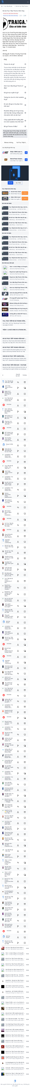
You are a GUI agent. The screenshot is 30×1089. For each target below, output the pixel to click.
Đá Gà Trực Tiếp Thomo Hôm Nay (22, 6)
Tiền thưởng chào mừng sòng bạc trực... (9, 439)
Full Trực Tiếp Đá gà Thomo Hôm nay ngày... (9, 524)
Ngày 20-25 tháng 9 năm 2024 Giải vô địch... (8, 393)
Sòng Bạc (16, 310)
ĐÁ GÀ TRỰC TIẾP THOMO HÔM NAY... (8, 868)
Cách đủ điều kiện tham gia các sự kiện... (8, 914)
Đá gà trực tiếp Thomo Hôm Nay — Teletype (9, 800)
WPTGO (11, 295)
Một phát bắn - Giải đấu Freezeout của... (9, 845)
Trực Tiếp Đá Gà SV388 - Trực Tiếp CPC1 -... (9, 467)
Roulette (11, 310)
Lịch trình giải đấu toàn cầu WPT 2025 (8, 920)
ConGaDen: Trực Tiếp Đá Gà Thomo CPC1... (9, 456)
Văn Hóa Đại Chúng (23, 310)
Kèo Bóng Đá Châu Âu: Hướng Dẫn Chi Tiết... (9, 574)
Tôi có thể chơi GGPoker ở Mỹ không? (8, 684)
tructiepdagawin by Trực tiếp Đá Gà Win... (9, 892)
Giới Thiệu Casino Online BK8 (8, 387)
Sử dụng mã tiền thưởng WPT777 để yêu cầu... (9, 789)
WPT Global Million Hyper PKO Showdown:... (8, 513)
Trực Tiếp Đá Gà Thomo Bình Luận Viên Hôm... (9, 673)
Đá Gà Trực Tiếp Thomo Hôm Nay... (9, 898)
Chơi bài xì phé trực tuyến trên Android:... (8, 667)
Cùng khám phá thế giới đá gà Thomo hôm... (9, 762)
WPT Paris (12, 315)
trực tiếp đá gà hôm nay (8, 6)
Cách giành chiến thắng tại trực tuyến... (9, 605)
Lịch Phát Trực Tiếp (21, 209)
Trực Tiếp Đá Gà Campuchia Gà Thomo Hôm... (9, 399)
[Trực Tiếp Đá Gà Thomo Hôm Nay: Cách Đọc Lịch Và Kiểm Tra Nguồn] (5, 213)
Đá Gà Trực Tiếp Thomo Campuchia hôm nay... (9, 880)
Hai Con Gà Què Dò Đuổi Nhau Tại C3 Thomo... (9, 600)
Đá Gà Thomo (19, 225)
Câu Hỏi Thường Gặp (14, 300)
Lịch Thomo (23, 214)
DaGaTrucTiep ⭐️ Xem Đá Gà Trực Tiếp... (8, 811)
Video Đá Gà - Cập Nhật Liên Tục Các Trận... (8, 450)
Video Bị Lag (12, 219)
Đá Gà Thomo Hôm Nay (14, 214)
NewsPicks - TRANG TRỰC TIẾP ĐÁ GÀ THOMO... (8, 587)
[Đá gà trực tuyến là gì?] (5, 273)
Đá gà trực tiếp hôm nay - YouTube (9, 734)
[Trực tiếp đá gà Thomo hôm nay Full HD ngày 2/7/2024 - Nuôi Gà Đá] (5, 283)
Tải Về (22, 295)
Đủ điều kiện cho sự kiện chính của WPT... (9, 795)
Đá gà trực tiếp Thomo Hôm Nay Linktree (9, 839)
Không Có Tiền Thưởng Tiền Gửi (16, 305)
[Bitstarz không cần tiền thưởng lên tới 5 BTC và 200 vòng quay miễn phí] (5, 304)
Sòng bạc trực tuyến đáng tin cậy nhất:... (8, 423)
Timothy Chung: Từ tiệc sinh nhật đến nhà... (9, 558)
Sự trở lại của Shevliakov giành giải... (8, 823)
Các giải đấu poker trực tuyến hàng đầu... (9, 767)
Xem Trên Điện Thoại (20, 219)
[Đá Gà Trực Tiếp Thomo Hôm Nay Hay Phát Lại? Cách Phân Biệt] (5, 224)
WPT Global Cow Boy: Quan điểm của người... (9, 434)
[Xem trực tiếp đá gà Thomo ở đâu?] (5, 288)
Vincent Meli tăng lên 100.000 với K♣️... (9, 745)
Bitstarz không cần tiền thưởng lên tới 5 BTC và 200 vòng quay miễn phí (8, 142)
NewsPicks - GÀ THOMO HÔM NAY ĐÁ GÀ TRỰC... (8, 593)
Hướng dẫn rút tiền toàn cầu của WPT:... (8, 701)
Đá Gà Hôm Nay (12, 209)
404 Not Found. (8, 622)
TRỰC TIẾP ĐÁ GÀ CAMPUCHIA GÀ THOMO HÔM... (9, 411)
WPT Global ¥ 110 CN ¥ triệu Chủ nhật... (8, 501)
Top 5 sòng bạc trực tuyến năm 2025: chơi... (9, 806)
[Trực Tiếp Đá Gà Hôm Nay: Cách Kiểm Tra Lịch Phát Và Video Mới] (5, 208)
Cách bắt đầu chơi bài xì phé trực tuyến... (8, 784)
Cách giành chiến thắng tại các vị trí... (9, 633)
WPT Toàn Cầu (17, 295)
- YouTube (8, 404)
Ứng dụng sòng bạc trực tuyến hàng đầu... (9, 834)
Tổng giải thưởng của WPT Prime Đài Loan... (9, 616)
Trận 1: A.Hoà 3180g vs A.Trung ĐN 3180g (8, 862)
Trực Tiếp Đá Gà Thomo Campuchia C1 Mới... (9, 580)
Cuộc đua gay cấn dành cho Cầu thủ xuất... (8, 569)
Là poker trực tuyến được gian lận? (9, 563)
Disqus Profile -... (9, 444)
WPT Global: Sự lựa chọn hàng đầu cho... (8, 417)
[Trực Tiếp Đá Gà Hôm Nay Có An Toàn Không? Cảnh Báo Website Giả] (5, 229)
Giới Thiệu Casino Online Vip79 (8, 472)
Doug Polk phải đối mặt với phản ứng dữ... (8, 536)
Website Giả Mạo (13, 230)
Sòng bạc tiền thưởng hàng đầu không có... (9, 828)
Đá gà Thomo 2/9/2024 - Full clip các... (8, 723)
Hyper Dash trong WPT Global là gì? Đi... (9, 856)
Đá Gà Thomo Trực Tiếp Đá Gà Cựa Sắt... (9, 887)
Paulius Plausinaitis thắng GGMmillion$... (8, 495)
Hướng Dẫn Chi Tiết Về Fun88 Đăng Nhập (9, 751)
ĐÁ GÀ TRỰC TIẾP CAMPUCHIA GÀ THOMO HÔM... (9, 650)
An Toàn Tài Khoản (22, 230)
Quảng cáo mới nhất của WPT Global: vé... (9, 739)
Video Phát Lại (12, 225)
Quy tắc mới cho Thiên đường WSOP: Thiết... (9, 484)
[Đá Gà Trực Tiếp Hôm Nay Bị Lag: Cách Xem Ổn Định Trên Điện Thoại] (5, 218)
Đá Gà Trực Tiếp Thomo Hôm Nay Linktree (9, 639)
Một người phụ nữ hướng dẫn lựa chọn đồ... (8, 926)
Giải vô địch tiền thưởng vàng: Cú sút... (9, 909)
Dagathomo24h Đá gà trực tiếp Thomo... (9, 712)
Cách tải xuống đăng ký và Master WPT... (8, 756)
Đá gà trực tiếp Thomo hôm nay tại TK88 (9, 611)
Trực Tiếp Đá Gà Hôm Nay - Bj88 (9, 381)
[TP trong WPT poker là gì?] (5, 299)
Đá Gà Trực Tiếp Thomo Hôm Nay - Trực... (9, 547)
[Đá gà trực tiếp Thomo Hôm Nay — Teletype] (5, 278)
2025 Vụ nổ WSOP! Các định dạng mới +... (9, 678)
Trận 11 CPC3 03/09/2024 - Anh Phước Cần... (8, 874)
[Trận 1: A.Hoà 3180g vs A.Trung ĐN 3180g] (5, 267)
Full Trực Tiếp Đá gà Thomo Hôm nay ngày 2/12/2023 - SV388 (21, 142)
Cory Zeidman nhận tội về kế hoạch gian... (8, 903)
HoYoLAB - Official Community (8, 541)
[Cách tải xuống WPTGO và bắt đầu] (5, 294)
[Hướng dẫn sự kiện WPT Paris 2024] (5, 314)
